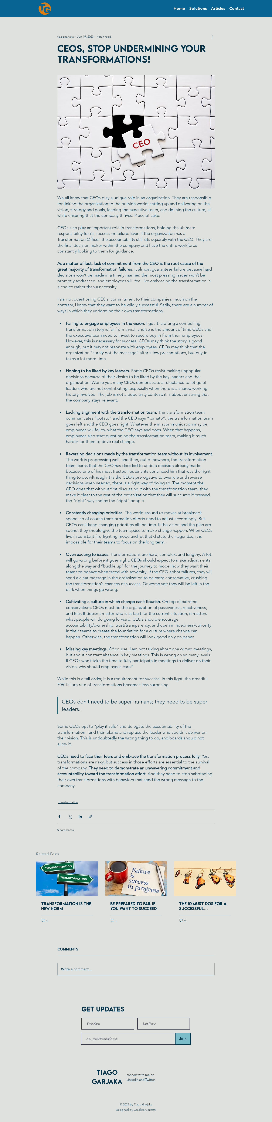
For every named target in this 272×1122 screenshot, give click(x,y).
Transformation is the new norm (66, 906)
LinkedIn (132, 1080)
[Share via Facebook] (59, 817)
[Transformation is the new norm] (67, 878)
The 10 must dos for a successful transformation (203, 906)
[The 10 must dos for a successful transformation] (205, 878)
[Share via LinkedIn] (80, 817)
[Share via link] (91, 817)
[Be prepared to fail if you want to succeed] (136, 878)
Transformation (68, 802)
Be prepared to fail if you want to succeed (133, 906)
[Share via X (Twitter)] (70, 817)
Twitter (150, 1080)
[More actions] (212, 36)
